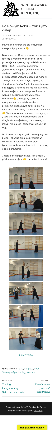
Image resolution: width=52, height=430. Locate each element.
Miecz (37, 368)
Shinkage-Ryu (9, 372)
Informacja (10, 39)
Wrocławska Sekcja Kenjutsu (34, 9)
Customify (38, 410)
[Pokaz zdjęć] (26, 355)
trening (21, 372)
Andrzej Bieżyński (12, 36)
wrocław (30, 372)
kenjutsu (28, 368)
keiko (20, 368)
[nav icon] (48, 9)
